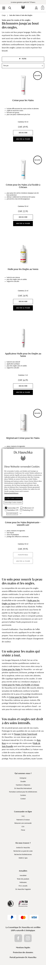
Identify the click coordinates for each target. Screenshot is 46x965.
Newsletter (23, 875)
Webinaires (23, 882)
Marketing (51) (28, 510)
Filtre (23, 59)
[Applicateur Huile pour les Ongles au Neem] (23, 338)
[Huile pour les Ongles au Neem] (23, 253)
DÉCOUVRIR (23, 133)
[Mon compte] (36, 7)
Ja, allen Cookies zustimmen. (13, 498)
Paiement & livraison (23, 820)
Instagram (28, 938)
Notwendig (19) (13, 508)
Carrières (23, 795)
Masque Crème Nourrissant (25, 734)
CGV (23, 826)
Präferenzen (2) (28, 508)
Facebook (18, 938)
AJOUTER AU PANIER (23, 139)
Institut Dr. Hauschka (23, 848)
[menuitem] (4, 8)
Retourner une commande (23, 823)
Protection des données (23, 952)
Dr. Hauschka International (23, 788)
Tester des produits (23, 879)
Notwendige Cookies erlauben (13, 502)
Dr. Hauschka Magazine (23, 889)
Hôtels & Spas (23, 858)
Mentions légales (23, 947)
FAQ (23, 816)
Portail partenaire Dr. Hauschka (23, 957)
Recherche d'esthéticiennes (23, 854)
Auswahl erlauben (12, 513)
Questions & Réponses (23, 785)
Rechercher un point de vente (23, 851)
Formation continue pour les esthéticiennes (23, 792)
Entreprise (23, 778)
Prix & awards (23, 886)
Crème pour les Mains (23, 100)
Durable (23, 781)
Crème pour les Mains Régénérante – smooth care (23, 523)
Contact (23, 799)
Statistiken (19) (12, 510)
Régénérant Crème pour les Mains (23, 438)
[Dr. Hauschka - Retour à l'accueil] (23, 5)
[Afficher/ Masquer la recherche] (10, 8)
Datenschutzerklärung (11, 493)
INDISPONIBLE (23, 555)
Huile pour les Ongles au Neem (23, 269)
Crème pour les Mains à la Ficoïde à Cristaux (23, 186)
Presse (23, 830)
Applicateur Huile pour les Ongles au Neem (23, 354)
